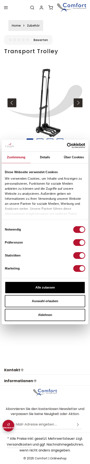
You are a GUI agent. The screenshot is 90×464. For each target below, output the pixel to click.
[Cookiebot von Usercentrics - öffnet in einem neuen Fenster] (67, 145)
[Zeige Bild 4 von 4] (60, 139)
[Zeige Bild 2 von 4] (40, 139)
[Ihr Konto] (41, 7)
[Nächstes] (78, 102)
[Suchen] (32, 7)
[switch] (79, 242)
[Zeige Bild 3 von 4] (50, 139)
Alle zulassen (45, 287)
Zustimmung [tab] (16, 157)
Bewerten (40, 40)
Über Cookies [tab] (74, 157)
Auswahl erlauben (45, 301)
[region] (45, 103)
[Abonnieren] (78, 424)
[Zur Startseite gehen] (71, 7)
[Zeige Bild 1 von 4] (30, 139)
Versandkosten (19, 444)
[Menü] (6, 7)
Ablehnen (45, 315)
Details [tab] (45, 157)
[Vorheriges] (12, 102)
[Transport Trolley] (45, 103)
